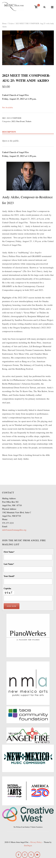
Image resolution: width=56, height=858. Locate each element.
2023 (13, 121)
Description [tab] (9, 131)
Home (4, 23)
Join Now (11, 606)
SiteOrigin (28, 845)
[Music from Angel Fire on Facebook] (18, 855)
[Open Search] (44, 7)
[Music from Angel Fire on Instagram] (25, 855)
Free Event (20, 121)
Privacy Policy (36, 842)
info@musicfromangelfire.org (14, 529)
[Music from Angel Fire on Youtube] (37, 855)
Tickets (11, 23)
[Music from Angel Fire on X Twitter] (31, 855)
